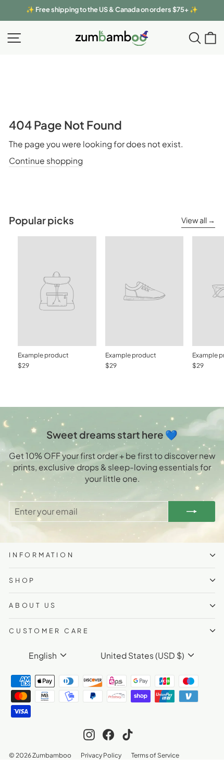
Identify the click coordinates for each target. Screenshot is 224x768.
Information (41, 555)
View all (194, 220)
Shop (22, 580)
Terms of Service (155, 755)
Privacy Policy (101, 755)
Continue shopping (46, 160)
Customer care (49, 630)
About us (33, 605)
